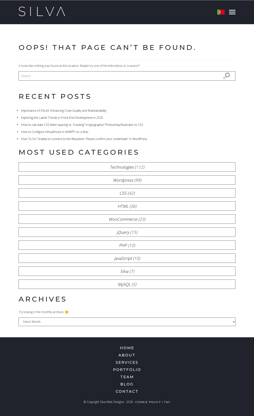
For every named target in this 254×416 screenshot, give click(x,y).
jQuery (123, 232)
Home (127, 348)
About (127, 355)
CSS (122, 193)
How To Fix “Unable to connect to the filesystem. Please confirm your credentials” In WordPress (84, 139)
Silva (124, 271)
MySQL (124, 284)
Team (127, 377)
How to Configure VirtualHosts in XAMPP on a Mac (55, 132)
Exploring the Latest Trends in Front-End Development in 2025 (62, 118)
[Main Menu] (231, 12)
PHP (123, 245)
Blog (127, 384)
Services (127, 362)
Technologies (122, 167)
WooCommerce (123, 219)
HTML (123, 206)
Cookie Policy (148, 402)
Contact (127, 391)
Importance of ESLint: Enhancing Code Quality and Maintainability (64, 111)
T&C (167, 402)
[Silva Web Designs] (42, 15)
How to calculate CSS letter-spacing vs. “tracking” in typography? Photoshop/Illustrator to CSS (82, 125)
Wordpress (123, 180)
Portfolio (127, 369)
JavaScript (123, 258)
